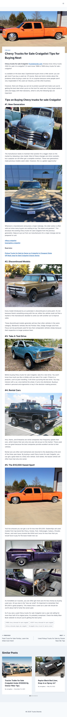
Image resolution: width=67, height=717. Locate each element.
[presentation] (17, 666)
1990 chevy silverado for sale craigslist (17, 622)
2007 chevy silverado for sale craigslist (41, 622)
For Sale (7, 50)
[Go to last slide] (4, 675)
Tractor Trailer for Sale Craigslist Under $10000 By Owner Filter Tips (17, 683)
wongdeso (9, 689)
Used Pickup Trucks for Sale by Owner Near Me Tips (51, 638)
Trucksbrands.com (35, 64)
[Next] (62, 675)
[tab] (31, 695)
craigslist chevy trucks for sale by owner (40, 626)
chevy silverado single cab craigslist (16, 626)
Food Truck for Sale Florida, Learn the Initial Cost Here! (15, 638)
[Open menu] (63, 3)
